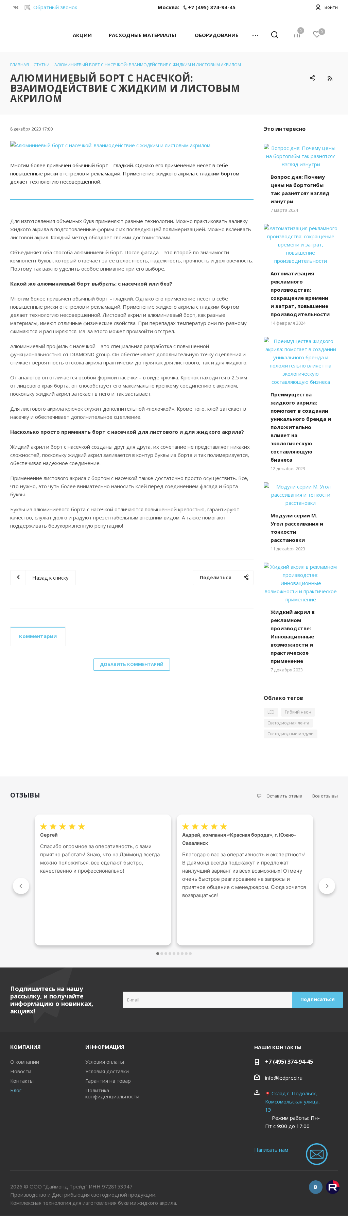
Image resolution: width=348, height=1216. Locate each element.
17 (190, 953)
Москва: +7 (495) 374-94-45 (197, 7)
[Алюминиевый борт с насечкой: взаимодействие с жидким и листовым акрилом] (132, 145)
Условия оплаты (104, 1061)
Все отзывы (325, 796)
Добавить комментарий (131, 664)
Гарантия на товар (108, 1080)
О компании (24, 1061)
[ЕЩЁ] (255, 34)
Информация (104, 1046)
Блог (15, 1090)
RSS (330, 78)
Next (327, 886)
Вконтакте (316, 1187)
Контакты (22, 1080)
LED (271, 712)
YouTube (333, 1187)
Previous (21, 886)
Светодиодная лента (288, 723)
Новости (20, 1071)
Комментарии (38, 636)
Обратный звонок (55, 7)
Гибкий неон (298, 712)
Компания (25, 1046)
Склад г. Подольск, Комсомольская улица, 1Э (292, 1101)
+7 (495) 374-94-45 (289, 1061)
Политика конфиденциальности (112, 1093)
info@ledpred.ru (283, 1077)
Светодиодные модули (290, 734)
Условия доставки (107, 1071)
